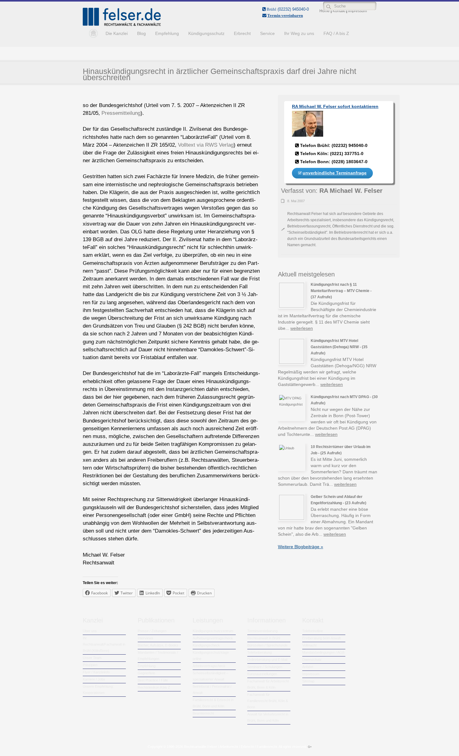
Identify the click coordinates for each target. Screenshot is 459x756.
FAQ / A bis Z (336, 33)
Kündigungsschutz (206, 33)
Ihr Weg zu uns (299, 33)
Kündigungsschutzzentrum (213, 631)
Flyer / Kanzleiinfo (96, 672)
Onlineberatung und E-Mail (267, 659)
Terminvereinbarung (262, 631)
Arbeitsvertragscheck (209, 666)
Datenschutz (312, 659)
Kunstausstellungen (262, 674)
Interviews (145, 638)
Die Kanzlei (117, 33)
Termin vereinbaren (285, 15)
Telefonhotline (312, 631)
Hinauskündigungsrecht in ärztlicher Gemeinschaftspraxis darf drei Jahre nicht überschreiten (219, 74)
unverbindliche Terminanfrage (335, 172)
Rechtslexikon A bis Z (154, 687)
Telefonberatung (259, 652)
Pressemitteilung (121, 113)
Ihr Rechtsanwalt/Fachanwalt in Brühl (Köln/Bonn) (104, 644)
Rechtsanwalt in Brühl (263, 638)
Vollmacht (309, 645)
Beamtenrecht (203, 713)
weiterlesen (301, 328)
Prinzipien (90, 665)
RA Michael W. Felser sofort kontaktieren (335, 106)
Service (267, 33)
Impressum (310, 674)
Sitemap (308, 681)
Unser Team (92, 658)
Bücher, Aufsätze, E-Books (158, 645)
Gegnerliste (146, 673)
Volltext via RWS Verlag (206, 145)
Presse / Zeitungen (152, 631)
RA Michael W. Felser (351, 190)
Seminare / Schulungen (264, 667)
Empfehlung (167, 33)
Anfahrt (307, 667)
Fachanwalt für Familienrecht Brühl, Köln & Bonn (267, 701)
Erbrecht (242, 33)
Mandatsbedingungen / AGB (323, 652)
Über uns (90, 631)
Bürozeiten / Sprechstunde (267, 645)
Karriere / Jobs (94, 679)
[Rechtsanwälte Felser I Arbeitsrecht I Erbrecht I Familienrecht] (122, 24)
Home (91, 33)
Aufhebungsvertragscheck (213, 638)
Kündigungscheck (206, 645)
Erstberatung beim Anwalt (321, 638)
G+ (310, 747)
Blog (141, 33)
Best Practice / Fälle (153, 680)
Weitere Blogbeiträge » (300, 546)
